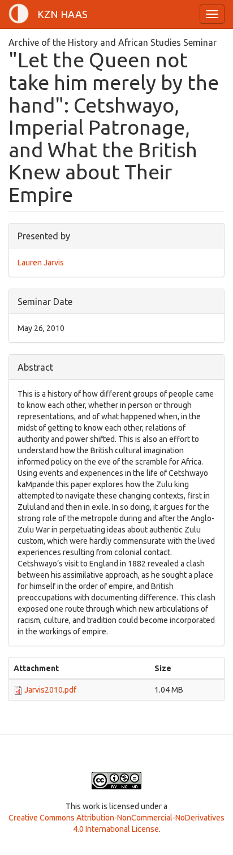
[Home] (18, 13)
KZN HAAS (62, 14)
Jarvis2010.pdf (50, 689)
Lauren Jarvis (41, 262)
